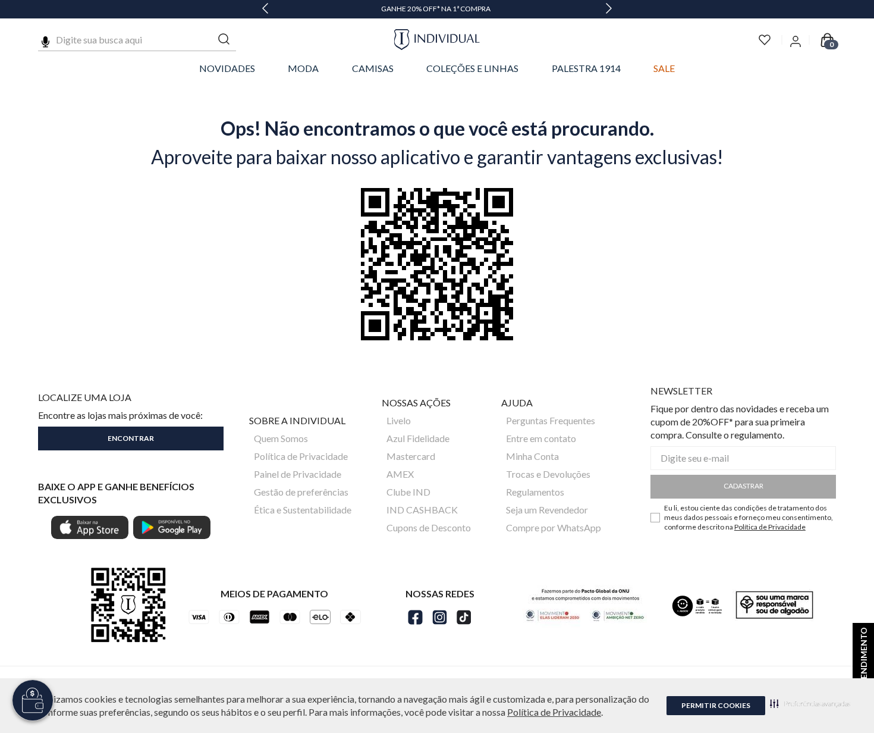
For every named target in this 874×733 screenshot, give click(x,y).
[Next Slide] (608, 9)
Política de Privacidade (554, 712)
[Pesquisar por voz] (45, 40)
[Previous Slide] (265, 9)
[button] (810, 703)
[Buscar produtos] (224, 40)
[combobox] (137, 40)
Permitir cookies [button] (715, 705)
